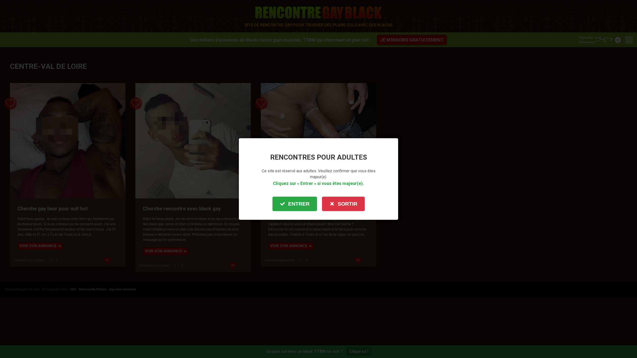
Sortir (347, 204)
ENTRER (299, 204)
